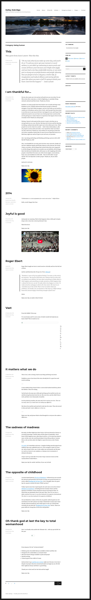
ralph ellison (13, 202)
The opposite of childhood (24, 472)
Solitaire (56, 10)
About (43, 10)
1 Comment (8, 316)
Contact (83, 10)
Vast (9, 307)
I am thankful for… (18, 91)
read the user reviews (37, 562)
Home (38, 10)
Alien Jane (69, 116)
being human (8, 62)
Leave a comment (9, 203)
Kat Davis (69, 134)
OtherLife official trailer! (72, 120)
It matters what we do (21, 369)
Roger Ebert (14, 261)
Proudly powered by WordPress (21, 593)
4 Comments (8, 378)
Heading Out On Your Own (36, 481)
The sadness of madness (22, 427)
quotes (15, 62)
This (8, 51)
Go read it (24, 445)
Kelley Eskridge (13, 10)
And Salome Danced (75, 132)
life (14, 200)
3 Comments (8, 533)
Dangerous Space (66, 10)
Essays (76, 10)
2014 (9, 193)
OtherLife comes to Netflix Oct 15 (74, 123)
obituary (47, 272)
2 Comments (8, 64)
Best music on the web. (70, 106)
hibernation (8, 202)
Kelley (68, 135)
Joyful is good (15, 213)
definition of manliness (28, 488)
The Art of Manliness (40, 477)
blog (13, 62)
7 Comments (8, 222)
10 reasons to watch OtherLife (73, 121)
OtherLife (49, 10)
